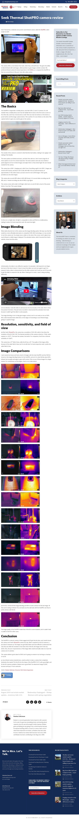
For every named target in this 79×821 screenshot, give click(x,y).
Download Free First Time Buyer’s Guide (38, 757)
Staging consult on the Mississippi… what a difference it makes (66, 123)
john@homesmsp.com (8, 788)
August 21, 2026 (68, 765)
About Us (60, 7)
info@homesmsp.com (11, 2)
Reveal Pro (12, 332)
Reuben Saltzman (10, 670)
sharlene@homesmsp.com (9, 777)
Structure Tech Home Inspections (24, 670)
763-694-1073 (72, 2)
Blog (66, 7)
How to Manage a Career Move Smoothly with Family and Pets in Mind (66, 137)
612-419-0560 (6, 779)
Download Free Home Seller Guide (37, 759)
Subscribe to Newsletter (65, 65)
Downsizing (32, 7)
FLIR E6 (31, 70)
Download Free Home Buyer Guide (37, 754)
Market (48, 7)
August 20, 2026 (68, 792)
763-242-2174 (6, 790)
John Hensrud (6, 786)
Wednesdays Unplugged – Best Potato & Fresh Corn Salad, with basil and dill (66, 130)
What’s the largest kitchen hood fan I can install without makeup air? (66, 165)
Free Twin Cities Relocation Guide (37, 774)
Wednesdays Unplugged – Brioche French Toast (65, 152)
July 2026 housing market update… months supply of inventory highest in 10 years (66, 116)
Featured (54, 7)
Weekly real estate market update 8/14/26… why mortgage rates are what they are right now (66, 145)
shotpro (5, 702)
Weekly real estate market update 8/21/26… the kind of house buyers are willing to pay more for (66, 102)
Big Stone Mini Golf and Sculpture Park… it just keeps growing (66, 109)
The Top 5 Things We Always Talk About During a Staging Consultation (66, 158)
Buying (19, 7)
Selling (25, 7)
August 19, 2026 (68, 804)
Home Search (73, 7)
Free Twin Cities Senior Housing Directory (39, 771)
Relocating (41, 7)
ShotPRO (43, 30)
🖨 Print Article (10, 22)
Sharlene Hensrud (7, 775)
